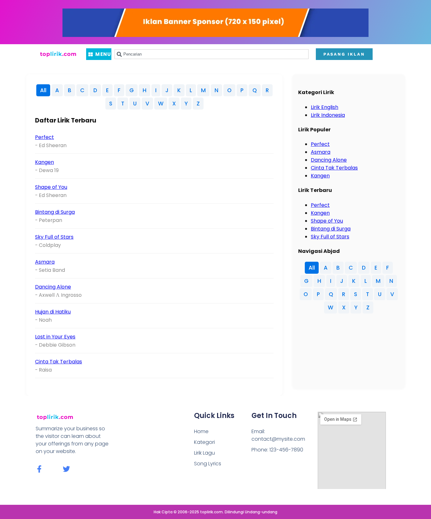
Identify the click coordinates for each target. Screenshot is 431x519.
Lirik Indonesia (328, 115)
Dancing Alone (53, 286)
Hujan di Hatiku (53, 311)
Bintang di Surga (55, 212)
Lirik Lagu (204, 452)
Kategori (204, 442)
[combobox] (212, 54)
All (43, 90)
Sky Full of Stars (54, 237)
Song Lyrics (207, 463)
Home (201, 431)
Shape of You (51, 187)
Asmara (45, 261)
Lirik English (324, 107)
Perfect (44, 137)
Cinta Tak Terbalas (58, 361)
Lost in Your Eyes (55, 336)
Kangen (44, 162)
